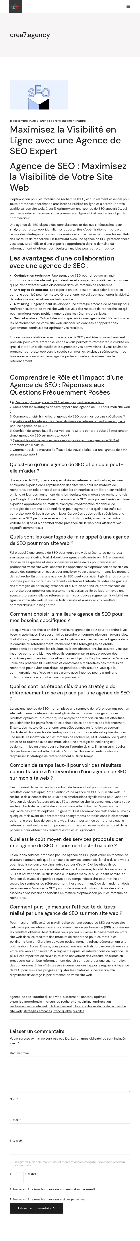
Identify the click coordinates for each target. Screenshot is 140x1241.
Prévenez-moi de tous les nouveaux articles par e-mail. (48, 1199)
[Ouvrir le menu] (128, 6)
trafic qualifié (62, 1011)
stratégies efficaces (38, 1011)
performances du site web (29, 1006)
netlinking (85, 1002)
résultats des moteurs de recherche (99, 1006)
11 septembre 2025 (23, 121)
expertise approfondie (26, 1002)
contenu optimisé (93, 997)
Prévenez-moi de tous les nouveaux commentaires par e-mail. (52, 1189)
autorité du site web (47, 997)
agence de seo (20, 997)
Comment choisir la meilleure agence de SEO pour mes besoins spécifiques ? (69, 416)
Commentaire (19, 1053)
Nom (14, 1099)
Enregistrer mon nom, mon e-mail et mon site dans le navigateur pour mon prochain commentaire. (69, 1163)
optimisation (102, 1002)
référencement (61, 1006)
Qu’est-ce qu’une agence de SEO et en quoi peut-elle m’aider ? (58, 402)
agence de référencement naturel (63, 121)
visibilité (78, 1011)
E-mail (15, 1120)
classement (71, 997)
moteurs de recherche (59, 1002)
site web (16, 1011)
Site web (16, 1140)
